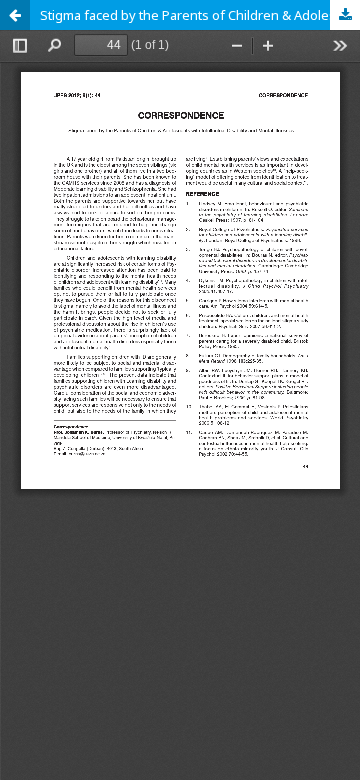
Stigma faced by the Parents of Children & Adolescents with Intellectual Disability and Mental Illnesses (200, 15)
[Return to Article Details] (15, 15)
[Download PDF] (345, 15)
